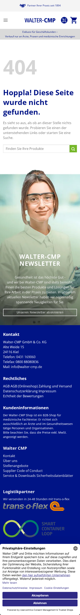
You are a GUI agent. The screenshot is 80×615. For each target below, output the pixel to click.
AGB (6, 386)
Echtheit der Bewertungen (23, 396)
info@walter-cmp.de (26, 367)
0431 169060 (25, 357)
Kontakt (9, 456)
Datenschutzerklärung (20, 391)
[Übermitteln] (73, 148)
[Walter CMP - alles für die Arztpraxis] (40, 20)
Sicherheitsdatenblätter (54, 475)
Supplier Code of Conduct (23, 470)
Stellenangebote (15, 465)
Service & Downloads (19, 475)
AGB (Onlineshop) (24, 386)
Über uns (10, 461)
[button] (5, 20)
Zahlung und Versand (55, 386)
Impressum (47, 391)
